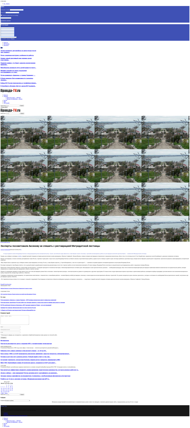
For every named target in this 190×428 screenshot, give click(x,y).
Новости (6, 42)
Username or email (5, 9)
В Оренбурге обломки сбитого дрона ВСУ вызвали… (18, 86)
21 (5, 390)
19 (1, 390)
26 (1, 391)
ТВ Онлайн (6, 44)
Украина (6, 96)
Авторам (6, 414)
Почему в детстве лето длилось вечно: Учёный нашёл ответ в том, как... (26, 357)
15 (6, 388)
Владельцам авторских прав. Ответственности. (16, 415)
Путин (5, 284)
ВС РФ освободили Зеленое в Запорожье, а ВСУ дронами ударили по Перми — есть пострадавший (26, 305)
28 (5, 391)
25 (12, 390)
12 (1, 388)
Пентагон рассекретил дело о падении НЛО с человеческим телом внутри (26, 343)
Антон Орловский (5, 249)
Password (3, 12)
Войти (12, 38)
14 (5, 388)
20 (3, 390)
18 (12, 388)
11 (12, 386)
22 (6, 390)
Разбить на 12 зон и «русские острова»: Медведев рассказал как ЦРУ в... (25, 379)
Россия (5, 100)
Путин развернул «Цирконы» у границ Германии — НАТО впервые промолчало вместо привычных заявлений (28, 300)
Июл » (6, 393)
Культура (7, 242)
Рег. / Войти (7, 3)
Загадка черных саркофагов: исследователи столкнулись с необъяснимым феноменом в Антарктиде (35, 376)
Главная (6, 413)
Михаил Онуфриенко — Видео (14, 99)
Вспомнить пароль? (6, 20)
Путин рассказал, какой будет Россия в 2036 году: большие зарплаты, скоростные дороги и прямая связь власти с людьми (33, 302)
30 (8, 391)
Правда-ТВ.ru (4, 406)
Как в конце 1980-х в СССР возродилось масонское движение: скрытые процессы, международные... (35, 354)
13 (3, 388)
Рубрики (3, 400)
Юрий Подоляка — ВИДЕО (14, 97)
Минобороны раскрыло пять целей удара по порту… (18, 68)
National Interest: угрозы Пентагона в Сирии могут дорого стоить (16, 288)
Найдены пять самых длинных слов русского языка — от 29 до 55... (24, 351)
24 (10, 390)
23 (8, 390)
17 (10, 388)
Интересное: (5, 340)
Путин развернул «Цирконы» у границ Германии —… (18, 75)
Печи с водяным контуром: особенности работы (17, 55)
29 (6, 391)
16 (8, 388)
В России (3, 242)
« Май (2, 393)
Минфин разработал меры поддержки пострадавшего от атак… (14, 71)
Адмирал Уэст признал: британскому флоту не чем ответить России (18, 307)
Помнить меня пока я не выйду (10, 15)
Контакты (6, 45)
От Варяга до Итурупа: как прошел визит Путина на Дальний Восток (18, 310)
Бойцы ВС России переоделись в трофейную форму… (19, 83)
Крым (2, 284)
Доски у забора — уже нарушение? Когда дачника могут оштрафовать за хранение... (29, 373)
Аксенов (9, 284)
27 (3, 391)
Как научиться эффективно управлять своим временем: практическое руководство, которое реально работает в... (40, 370)
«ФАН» (20, 256)
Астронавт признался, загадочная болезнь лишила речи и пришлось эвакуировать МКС (30, 360)
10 (10, 386)
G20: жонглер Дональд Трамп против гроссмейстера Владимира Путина (18, 294)
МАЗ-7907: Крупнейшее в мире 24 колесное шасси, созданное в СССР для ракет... (28, 363)
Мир (5, 101)
